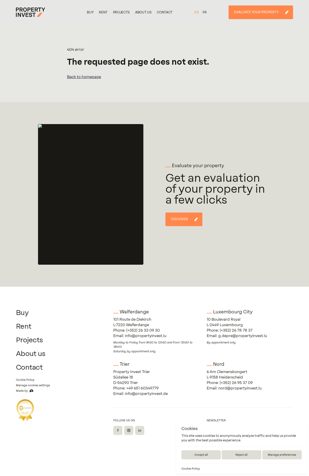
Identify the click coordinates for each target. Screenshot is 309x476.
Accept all (201, 454)
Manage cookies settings (33, 385)
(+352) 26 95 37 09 (236, 383)
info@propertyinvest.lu (145, 336)
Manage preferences (282, 454)
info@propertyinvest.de (146, 394)
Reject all (241, 454)
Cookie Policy (190, 468)
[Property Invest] (30, 12)
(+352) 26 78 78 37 (236, 330)
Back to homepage (84, 77)
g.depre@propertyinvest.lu (242, 336)
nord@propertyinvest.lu (240, 388)
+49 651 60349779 (142, 388)
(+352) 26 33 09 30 (143, 330)
